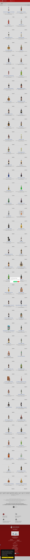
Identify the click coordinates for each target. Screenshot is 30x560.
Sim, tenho (15, 281)
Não (18, 281)
